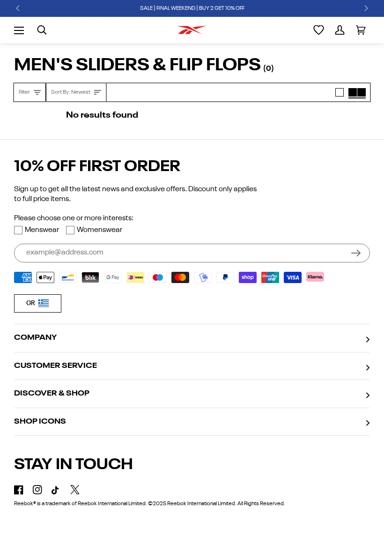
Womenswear (99, 230)
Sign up (356, 253)
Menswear (42, 230)
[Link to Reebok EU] (192, 30)
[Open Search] (42, 30)
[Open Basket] (361, 30)
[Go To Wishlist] (319, 30)
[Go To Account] (340, 30)
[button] (17, 8)
